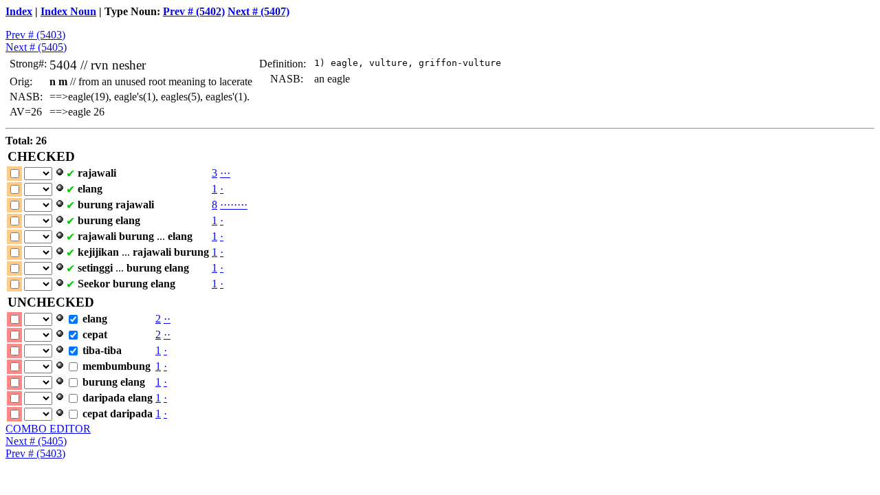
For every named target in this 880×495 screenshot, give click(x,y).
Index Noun (68, 11)
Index (19, 11)
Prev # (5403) (35, 35)
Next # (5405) (36, 47)
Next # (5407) (258, 11)
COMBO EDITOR (48, 428)
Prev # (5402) (194, 11)
